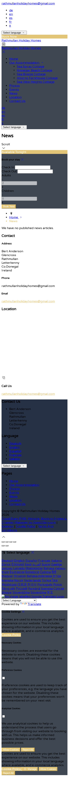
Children (8, 191)
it (10, 26)
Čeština (45, 572)
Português (45, 585)
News (13, 93)
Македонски (34, 568)
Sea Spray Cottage (30, 66)
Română (34, 589)
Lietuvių (7, 568)
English (14, 447)
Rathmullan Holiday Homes (21, 40)
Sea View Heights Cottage (35, 82)
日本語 (22, 585)
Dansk (6, 564)
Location (15, 97)
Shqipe (7, 592)
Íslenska (7, 580)
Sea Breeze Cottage (31, 74)
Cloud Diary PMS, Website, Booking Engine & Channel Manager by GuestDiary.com (34, 520)
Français (15, 455)
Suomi (46, 564)
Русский (21, 589)
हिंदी (54, 572)
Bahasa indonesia (39, 576)
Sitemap (7, 526)
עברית (57, 576)
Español (15, 451)
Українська (9, 585)
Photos (14, 86)
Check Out (9, 171)
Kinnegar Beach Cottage (34, 70)
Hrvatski (20, 576)
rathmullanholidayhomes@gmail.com (28, 3)
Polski (57, 585)
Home (13, 59)
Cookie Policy (25, 526)
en (11, 14)
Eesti (28, 564)
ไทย (55, 580)
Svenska (47, 589)
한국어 (32, 585)
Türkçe (46, 580)
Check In (8, 167)
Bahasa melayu (54, 568)
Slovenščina (21, 592)
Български (17, 572)
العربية (36, 564)
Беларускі (32, 572)
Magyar (7, 576)
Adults (6, 175)
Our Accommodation (24, 63)
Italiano (14, 459)
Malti (5, 572)
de (11, 10)
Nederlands (32, 580)
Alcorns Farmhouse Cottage (37, 78)
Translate (34, 604)
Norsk (18, 580)
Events (14, 89)
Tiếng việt (8, 589)
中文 (50, 592)
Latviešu (19, 568)
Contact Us (17, 101)
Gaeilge (56, 564)
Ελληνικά (18, 564)
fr (10, 22)
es (10, 18)
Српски (59, 589)
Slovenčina (38, 592)
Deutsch (15, 443)
